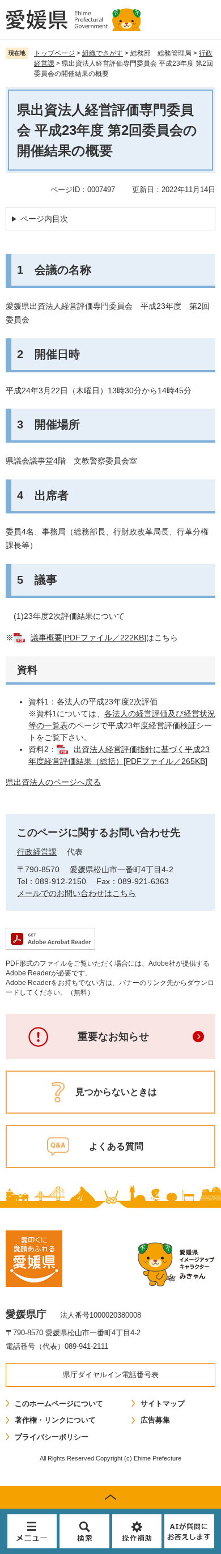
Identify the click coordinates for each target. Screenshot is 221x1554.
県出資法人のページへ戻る (53, 782)
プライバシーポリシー (51, 1437)
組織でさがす (102, 53)
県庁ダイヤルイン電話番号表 (111, 1374)
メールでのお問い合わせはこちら (76, 893)
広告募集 (155, 1420)
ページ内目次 (44, 218)
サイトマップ (163, 1403)
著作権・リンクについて (55, 1420)
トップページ (54, 53)
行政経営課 (37, 851)
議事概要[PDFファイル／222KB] (88, 637)
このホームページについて (59, 1403)
